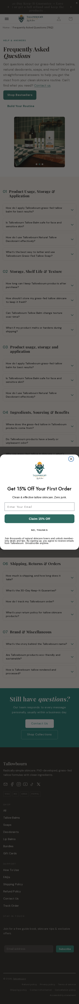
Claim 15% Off (39, 518)
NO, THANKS (39, 530)
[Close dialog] (71, 458)
